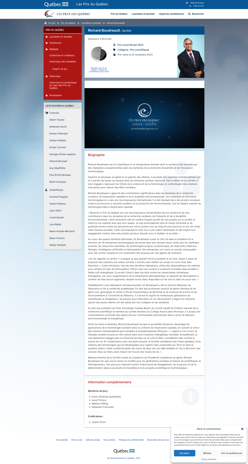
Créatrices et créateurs (61, 55)
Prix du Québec (119, 13)
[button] (242, 429)
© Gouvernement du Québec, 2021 (124, 458)
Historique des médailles (62, 61)
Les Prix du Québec (92, 4)
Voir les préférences (231, 453)
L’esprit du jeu (59, 68)
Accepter (184, 453)
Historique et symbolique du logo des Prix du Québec (63, 85)
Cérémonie (55, 42)
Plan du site (76, 440)
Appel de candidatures (171, 13)
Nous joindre (109, 440)
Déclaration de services (158, 440)
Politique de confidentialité (131, 440)
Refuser (207, 453)
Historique (55, 76)
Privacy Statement (208, 459)
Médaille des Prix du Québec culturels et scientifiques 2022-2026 (99, 69)
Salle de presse (93, 440)
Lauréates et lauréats (143, 13)
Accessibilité (62, 440)
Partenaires (55, 95)
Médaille (53, 49)
